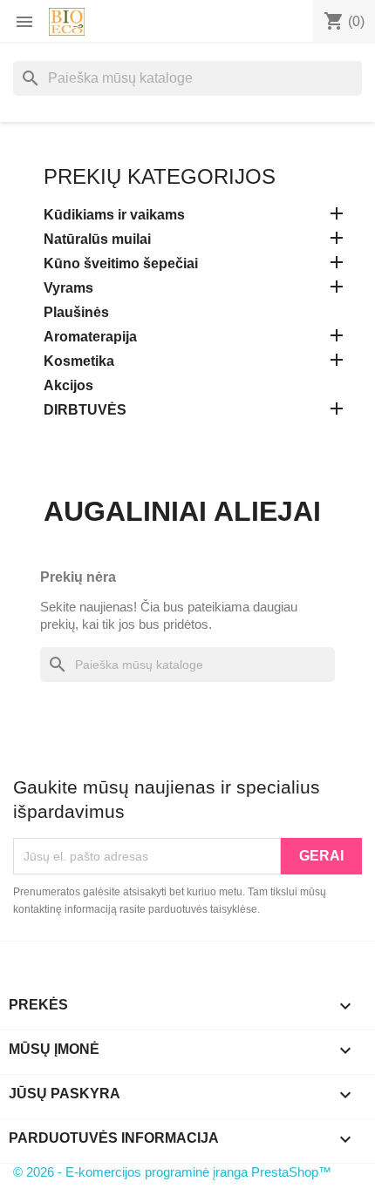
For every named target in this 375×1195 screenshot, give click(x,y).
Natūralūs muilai (97, 239)
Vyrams (68, 287)
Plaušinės (76, 312)
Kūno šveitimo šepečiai (121, 263)
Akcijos (68, 385)
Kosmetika (79, 361)
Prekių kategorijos (160, 176)
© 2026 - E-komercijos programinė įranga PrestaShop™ (172, 1172)
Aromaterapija (90, 336)
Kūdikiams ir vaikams (114, 214)
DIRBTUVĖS (85, 409)
